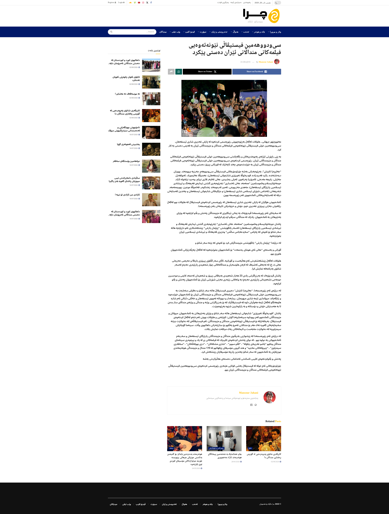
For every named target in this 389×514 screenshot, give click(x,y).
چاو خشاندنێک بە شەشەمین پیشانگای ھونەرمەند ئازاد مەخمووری (225, 456)
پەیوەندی (247, 2)
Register (111, 2)
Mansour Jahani (266, 62)
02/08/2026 (275, 461)
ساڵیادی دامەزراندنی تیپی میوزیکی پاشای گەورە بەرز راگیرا (124, 180)
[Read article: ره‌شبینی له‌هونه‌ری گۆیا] (151, 149)
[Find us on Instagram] (143, 2)
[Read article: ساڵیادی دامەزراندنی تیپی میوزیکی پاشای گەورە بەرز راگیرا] (151, 183)
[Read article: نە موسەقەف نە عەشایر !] (151, 98)
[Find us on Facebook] (151, 2)
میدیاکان (163, 31)
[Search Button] (110, 32)
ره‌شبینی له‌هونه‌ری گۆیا (128, 144)
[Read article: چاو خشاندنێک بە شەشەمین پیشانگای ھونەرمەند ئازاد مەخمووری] (224, 438)
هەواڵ (235, 31)
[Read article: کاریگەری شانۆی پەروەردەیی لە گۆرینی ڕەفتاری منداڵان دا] (263, 438)
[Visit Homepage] (262, 16)
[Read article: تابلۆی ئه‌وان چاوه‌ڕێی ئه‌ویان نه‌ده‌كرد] (151, 82)
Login (120, 2)
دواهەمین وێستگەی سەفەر (126, 161)
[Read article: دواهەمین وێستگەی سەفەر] (151, 166)
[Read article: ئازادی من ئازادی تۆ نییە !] (151, 199)
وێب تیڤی (176, 31)
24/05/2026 (196, 468)
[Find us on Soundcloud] (130, 2)
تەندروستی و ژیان (219, 31)
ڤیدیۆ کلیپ (190, 31)
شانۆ (250, 448)
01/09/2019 (245, 62)
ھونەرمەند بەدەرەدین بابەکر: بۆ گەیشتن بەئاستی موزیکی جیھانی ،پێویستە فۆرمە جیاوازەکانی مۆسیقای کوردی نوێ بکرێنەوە (184, 459)
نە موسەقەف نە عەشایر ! (127, 93)
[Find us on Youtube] (139, 2)
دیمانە (171, 448)
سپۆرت (203, 31)
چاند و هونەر (259, 31)
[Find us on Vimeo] (135, 2)
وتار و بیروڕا (275, 31)
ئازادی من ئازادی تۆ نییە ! (127, 194)
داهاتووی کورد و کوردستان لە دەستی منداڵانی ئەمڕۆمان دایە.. (124, 62)
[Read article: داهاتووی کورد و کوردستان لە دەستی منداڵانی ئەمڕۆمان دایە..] (151, 65)
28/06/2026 (235, 461)
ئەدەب (246, 31)
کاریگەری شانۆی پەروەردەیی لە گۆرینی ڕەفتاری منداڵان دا (264, 456)
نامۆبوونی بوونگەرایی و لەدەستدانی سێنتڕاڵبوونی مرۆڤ (124, 129)
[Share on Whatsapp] (178, 72)
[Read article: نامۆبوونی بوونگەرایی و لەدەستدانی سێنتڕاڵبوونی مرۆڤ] (151, 132)
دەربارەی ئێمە (236, 2)
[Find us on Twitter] (147, 2)
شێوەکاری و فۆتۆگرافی (216, 448)
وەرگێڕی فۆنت (223, 2)
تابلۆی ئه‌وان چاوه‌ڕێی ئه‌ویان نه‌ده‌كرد (126, 79)
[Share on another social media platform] (171, 72)
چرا (273, 504)
